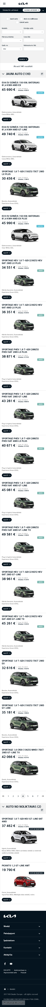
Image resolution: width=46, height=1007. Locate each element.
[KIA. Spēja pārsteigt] (10, 916)
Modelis (4, 28)
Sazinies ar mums (30, 10)
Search (22, 59)
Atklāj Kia (8, 954)
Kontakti (8, 947)
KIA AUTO (7, 970)
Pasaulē (23, 972)
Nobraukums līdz (30, 45)
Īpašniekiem (9, 940)
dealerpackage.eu (20, 970)
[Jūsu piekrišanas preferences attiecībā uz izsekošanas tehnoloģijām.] (13, 1002)
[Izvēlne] (4, 3)
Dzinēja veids (28, 28)
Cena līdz (27, 37)
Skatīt (5, 119)
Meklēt (12, 989)
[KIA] (23, 3)
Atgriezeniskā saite (10, 972)
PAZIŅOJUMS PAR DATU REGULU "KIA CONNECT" (22, 999)
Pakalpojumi (9, 933)
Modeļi (7, 926)
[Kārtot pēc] (42, 74)
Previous (3, 796)
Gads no (5, 45)
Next (42, 796)
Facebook (5, 964)
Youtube (11, 964)
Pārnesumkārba (7, 37)
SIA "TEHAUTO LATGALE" (5, 989)
